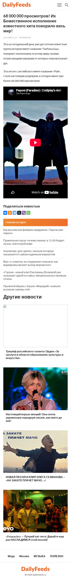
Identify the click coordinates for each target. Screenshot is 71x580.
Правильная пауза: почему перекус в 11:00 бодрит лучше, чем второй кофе (33, 242)
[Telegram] (15, 213)
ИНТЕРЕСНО (25, 37)
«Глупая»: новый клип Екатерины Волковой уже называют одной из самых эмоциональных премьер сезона (34, 275)
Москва (24, 556)
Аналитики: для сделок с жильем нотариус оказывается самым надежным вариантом (29, 252)
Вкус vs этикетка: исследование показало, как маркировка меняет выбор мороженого (30, 263)
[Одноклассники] (10, 213)
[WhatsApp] (28, 213)
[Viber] (24, 213)
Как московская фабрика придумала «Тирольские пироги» (33, 231)
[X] (19, 213)
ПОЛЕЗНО (56, 556)
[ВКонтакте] (5, 213)
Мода (11, 556)
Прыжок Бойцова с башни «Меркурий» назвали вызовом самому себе (31, 287)
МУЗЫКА (39, 556)
